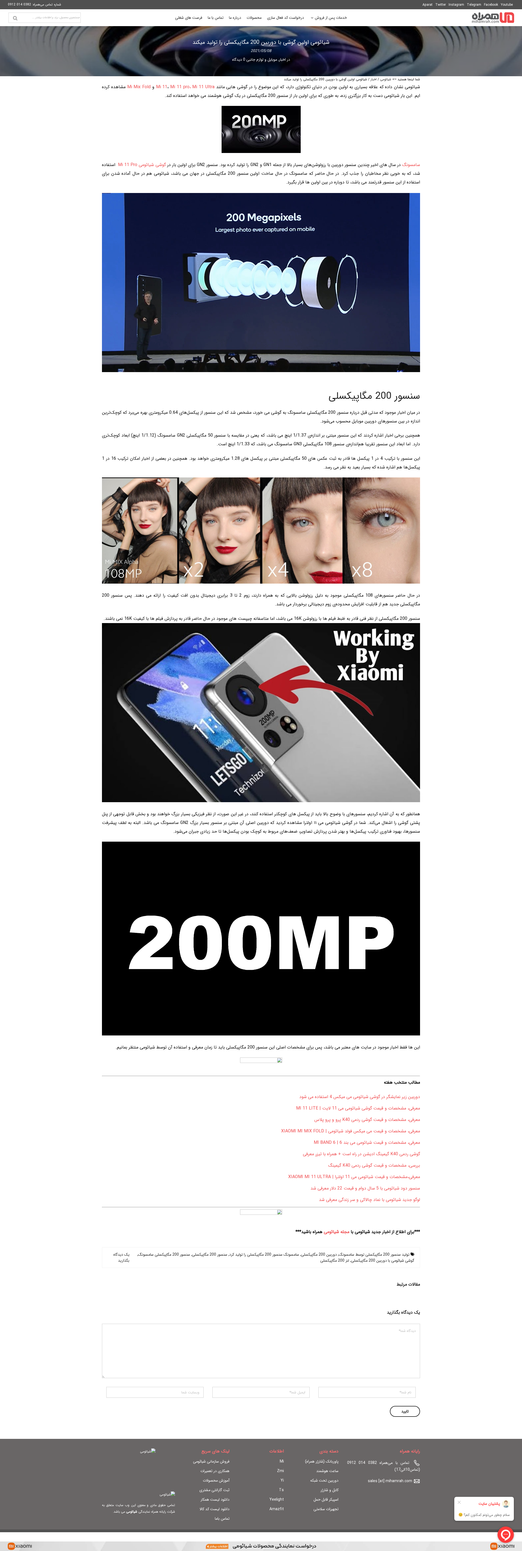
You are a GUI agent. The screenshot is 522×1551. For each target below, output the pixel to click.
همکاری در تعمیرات (214, 1471)
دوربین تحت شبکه (324, 1480)
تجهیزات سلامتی (325, 1509)
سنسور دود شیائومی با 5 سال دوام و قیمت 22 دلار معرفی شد (365, 1188)
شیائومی (385, 79)
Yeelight (276, 1500)
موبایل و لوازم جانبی (261, 60)
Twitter (440, 4)
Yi (282, 1480)
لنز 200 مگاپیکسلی (334, 1261)
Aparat (427, 4)
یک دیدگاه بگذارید (121, 1258)
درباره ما (235, 18)
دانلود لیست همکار (215, 1500)
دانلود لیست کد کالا (214, 1509)
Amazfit (276, 1509)
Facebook (491, 4)
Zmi (280, 1471)
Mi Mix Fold (139, 87)
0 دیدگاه (238, 60)
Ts (281, 1490)
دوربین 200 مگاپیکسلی (319, 1255)
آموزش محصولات (216, 1480)
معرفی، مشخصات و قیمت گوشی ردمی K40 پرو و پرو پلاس (367, 1119)
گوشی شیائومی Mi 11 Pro (141, 164)
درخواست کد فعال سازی (285, 18)
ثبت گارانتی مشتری (214, 1490)
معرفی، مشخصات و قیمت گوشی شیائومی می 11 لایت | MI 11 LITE (358, 1108)
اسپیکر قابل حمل (325, 1500)
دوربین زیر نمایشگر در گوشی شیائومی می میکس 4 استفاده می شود (359, 1096)
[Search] (15, 18)
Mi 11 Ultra (203, 87)
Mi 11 (161, 87)
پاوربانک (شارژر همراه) (321, 1461)
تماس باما (222, 1519)
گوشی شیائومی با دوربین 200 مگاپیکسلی (382, 1261)
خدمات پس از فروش (331, 18)
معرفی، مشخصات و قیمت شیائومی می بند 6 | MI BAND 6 (367, 1142)
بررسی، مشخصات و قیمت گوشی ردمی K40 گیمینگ (374, 1165)
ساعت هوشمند (327, 1471)
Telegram (474, 4)
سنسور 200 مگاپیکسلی (209, 1255)
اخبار (282, 60)
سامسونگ (411, 164)
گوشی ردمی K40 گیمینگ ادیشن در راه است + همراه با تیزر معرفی (361, 1154)
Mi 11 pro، (180, 87)
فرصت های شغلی (188, 18)
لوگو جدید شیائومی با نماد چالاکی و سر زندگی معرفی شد (369, 1199)
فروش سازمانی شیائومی (211, 1461)
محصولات (254, 18)
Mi (282, 1461)
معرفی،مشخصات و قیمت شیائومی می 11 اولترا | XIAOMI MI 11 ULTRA (354, 1176)
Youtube (507, 4)
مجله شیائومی (336, 1231)
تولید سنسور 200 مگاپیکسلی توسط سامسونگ (374, 1255)
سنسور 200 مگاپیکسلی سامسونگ (164, 1255)
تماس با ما (215, 18)
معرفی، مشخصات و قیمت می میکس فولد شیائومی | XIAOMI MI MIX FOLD (350, 1131)
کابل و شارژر (329, 1490)
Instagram (456, 4)
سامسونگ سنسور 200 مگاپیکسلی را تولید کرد (264, 1255)
